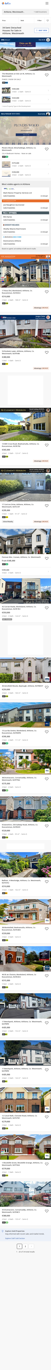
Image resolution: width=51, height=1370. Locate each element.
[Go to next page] (31, 1246)
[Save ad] (46, 75)
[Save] (47, 20)
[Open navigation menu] (47, 3)
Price (4, 21)
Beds (22, 21)
